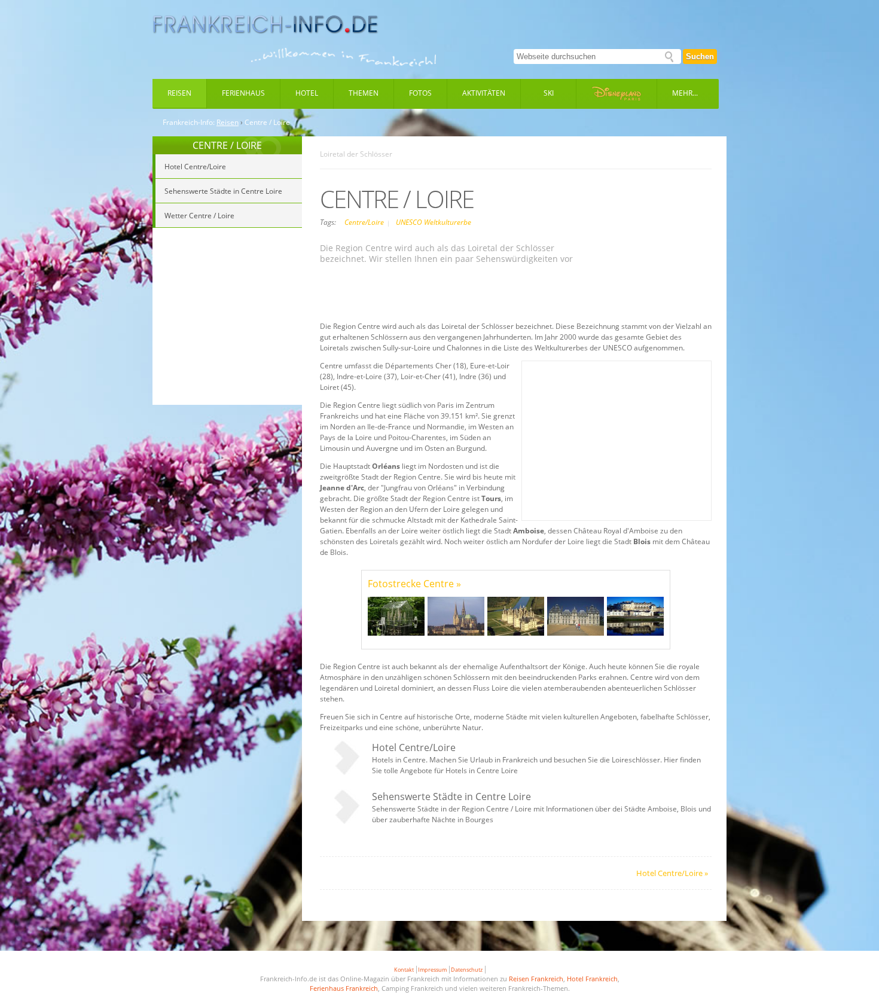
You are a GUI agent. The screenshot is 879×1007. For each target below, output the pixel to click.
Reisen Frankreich (536, 978)
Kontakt (404, 970)
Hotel (306, 93)
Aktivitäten (483, 93)
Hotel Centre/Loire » (672, 873)
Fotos (420, 93)
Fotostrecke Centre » (414, 583)
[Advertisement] (227, 318)
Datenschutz (467, 970)
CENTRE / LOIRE (227, 145)
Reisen (179, 93)
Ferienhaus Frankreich (344, 988)
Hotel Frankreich (592, 978)
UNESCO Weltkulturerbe (433, 222)
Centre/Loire (365, 222)
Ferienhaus (243, 93)
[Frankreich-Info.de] (265, 24)
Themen (364, 93)
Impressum (432, 970)
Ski (549, 93)
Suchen (700, 56)
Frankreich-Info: (189, 122)
